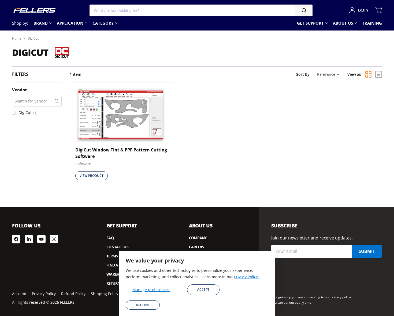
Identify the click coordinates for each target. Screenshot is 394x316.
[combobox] (201, 10)
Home (16, 38)
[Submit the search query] (57, 101)
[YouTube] (41, 239)
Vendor (19, 89)
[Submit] (304, 10)
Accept (203, 289)
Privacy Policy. (246, 276)
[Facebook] (16, 239)
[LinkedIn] (29, 239)
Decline (143, 305)
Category (103, 23)
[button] (37, 113)
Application (70, 23)
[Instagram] (54, 239)
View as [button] (354, 74)
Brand (41, 23)
